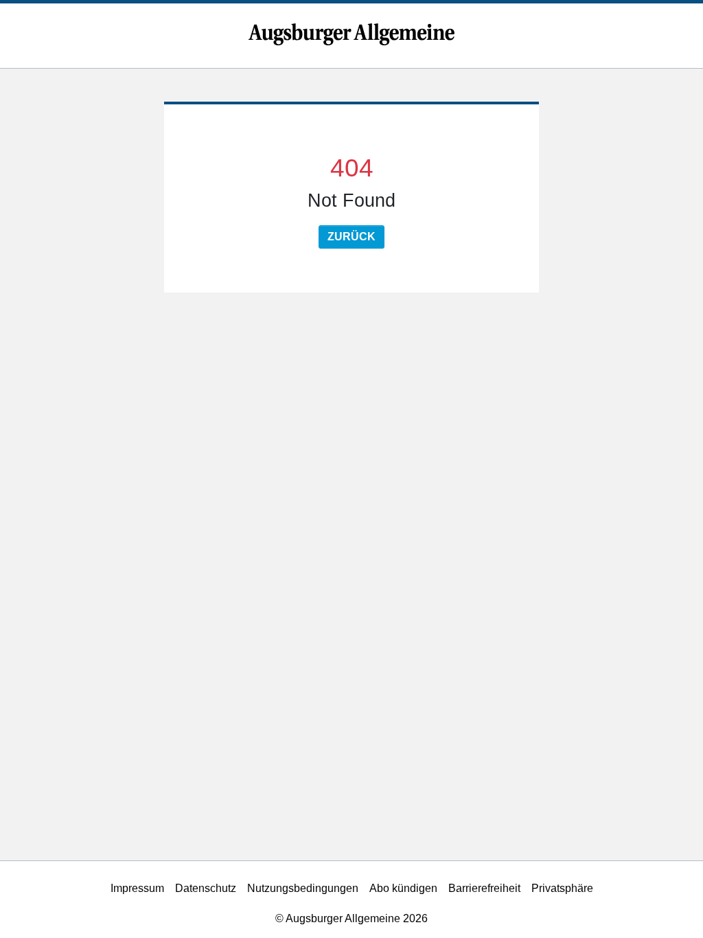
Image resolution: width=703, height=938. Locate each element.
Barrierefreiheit (484, 888)
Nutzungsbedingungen (302, 888)
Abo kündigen (403, 888)
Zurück (351, 236)
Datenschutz (205, 888)
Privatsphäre (562, 888)
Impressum (137, 888)
